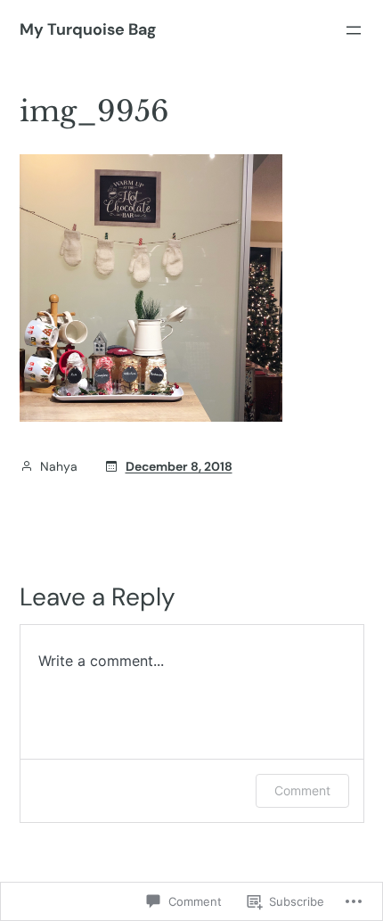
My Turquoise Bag (88, 29)
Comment (302, 790)
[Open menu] (353, 30)
